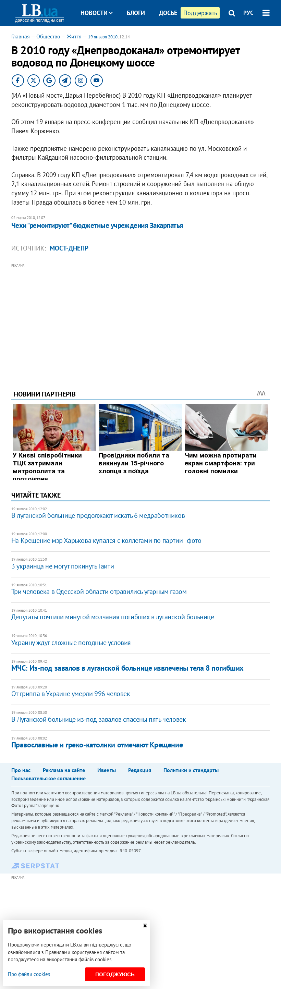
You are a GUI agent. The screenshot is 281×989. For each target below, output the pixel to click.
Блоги (136, 13)
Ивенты (106, 770)
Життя (74, 36)
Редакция (139, 770)
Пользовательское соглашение (48, 778)
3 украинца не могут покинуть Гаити (62, 566)
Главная (20, 36)
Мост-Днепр (69, 248)
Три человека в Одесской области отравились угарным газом (99, 591)
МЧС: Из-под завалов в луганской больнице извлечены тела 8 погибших (127, 668)
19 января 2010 (103, 37)
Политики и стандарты (191, 770)
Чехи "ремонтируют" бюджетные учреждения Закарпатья (97, 225)
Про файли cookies (29, 974)
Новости (94, 13)
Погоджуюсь (115, 974)
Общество (48, 36)
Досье (168, 13)
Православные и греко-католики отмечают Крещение (97, 744)
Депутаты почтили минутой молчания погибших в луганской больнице (112, 616)
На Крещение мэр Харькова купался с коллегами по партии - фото (106, 540)
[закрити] (145, 925)
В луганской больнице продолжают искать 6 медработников (98, 515)
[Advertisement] (140, 317)
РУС (248, 12)
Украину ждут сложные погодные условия (71, 642)
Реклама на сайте (64, 770)
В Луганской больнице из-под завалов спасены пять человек (98, 719)
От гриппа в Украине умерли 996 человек (70, 693)
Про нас (20, 770)
